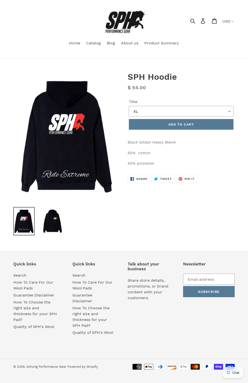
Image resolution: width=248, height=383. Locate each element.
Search (19, 275)
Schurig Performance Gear (46, 366)
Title (133, 101)
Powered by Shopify (82, 366)
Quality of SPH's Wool (33, 326)
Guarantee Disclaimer (33, 295)
